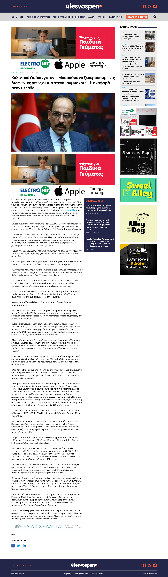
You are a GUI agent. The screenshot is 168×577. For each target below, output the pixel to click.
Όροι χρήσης (67, 574)
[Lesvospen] (84, 9)
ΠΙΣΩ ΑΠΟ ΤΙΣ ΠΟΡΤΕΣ (137, 17)
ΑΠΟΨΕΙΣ (102, 17)
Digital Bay (153, 574)
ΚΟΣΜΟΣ (15, 72)
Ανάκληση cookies (97, 574)
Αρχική (14, 17)
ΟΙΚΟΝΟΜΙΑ (80, 17)
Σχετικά (14, 565)
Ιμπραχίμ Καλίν (68, 210)
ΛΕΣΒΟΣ (19, 17)
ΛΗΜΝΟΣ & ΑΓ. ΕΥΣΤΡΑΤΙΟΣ (38, 17)
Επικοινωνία (26, 565)
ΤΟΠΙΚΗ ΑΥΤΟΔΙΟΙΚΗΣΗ (63, 17)
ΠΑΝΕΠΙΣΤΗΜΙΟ (115, 17)
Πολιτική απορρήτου (81, 574)
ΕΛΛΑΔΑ (90, 17)
